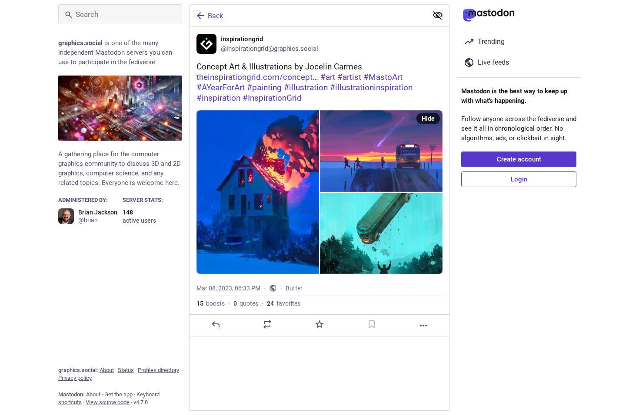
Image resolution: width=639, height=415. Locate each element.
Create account (519, 159)
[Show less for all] (437, 15)
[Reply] (215, 324)
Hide (428, 118)
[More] (423, 325)
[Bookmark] (371, 324)
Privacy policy (75, 378)
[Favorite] (319, 324)
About (107, 370)
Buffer (294, 288)
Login (519, 179)
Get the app (118, 394)
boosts (210, 303)
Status (126, 370)
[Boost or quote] (267, 324)
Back (215, 16)
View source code (108, 402)
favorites (283, 303)
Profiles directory (158, 370)
